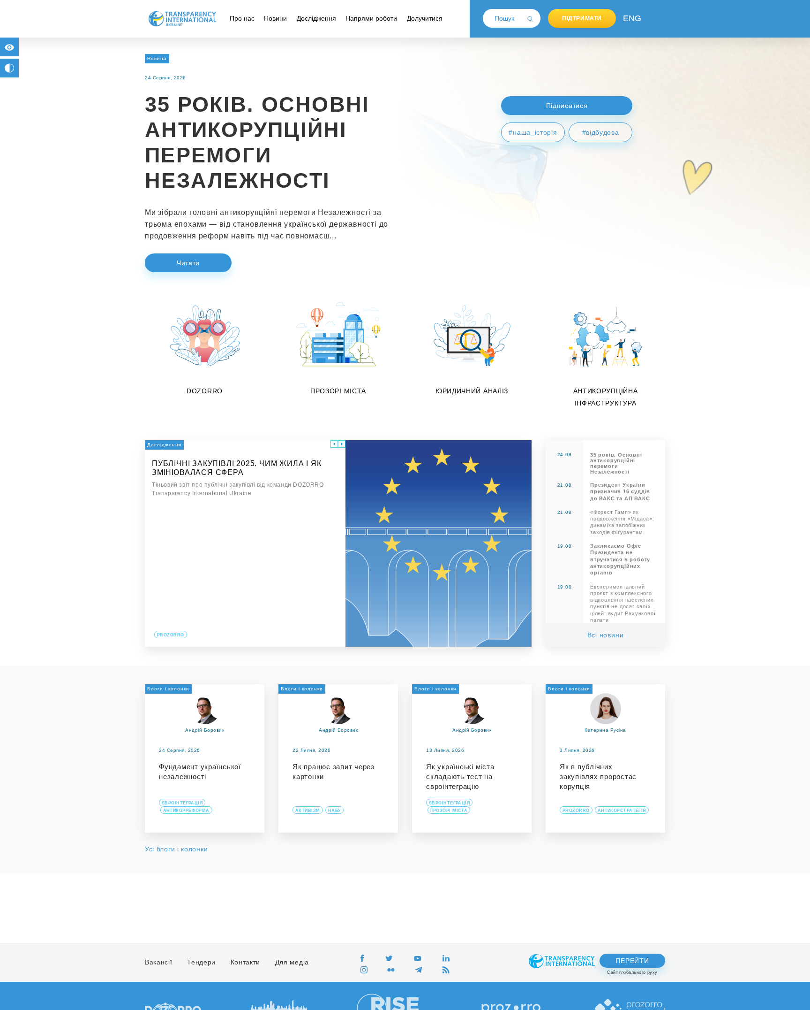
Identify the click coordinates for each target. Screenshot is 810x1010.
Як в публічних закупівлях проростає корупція (598, 776)
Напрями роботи (371, 18)
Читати (188, 263)
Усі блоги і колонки (176, 849)
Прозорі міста (449, 810)
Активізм (307, 810)
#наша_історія (533, 132)
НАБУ (334, 810)
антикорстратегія (622, 810)
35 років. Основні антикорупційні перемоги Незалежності (616, 463)
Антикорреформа (186, 810)
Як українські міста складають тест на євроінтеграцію (460, 776)
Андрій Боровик (204, 730)
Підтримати (582, 18)
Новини (275, 18)
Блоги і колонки (168, 688)
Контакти (246, 962)
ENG (630, 18)
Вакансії (158, 962)
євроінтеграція (182, 803)
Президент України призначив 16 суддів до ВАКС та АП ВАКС (620, 491)
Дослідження (316, 18)
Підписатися (567, 105)
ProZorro (170, 635)
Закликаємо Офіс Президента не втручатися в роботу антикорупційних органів (620, 559)
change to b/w (9, 68)
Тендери (201, 962)
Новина (157, 58)
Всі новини (605, 635)
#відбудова (600, 132)
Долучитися (424, 18)
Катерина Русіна (605, 730)
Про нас (242, 18)
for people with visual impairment (9, 47)
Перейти (632, 960)
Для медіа (292, 962)
